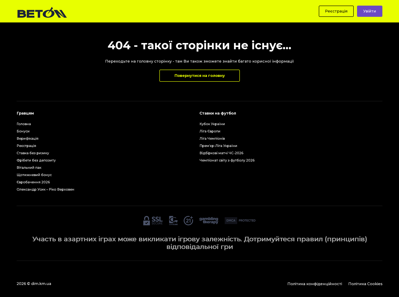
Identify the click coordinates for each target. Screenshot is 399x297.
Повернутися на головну (199, 75)
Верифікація (27, 138)
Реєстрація (336, 11)
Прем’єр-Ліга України (218, 146)
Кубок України (212, 124)
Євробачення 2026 (33, 182)
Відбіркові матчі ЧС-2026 (221, 153)
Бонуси (23, 131)
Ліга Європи (210, 131)
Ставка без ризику (33, 153)
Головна (24, 124)
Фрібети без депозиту (36, 160)
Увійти (369, 11)
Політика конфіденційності (314, 284)
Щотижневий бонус (34, 175)
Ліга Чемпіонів (212, 138)
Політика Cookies (365, 284)
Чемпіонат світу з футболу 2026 (227, 160)
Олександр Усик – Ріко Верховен (45, 189)
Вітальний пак (29, 168)
